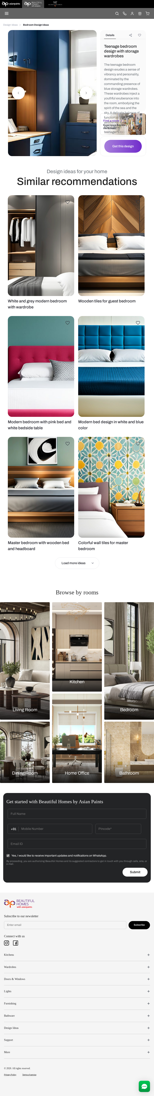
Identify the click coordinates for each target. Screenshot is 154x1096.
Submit (135, 872)
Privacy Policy (10, 1075)
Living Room (25, 709)
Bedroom (129, 709)
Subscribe (139, 924)
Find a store (111, 120)
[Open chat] (144, 1086)
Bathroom (129, 773)
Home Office (77, 773)
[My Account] (132, 13)
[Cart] (147, 13)
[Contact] (124, 13)
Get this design (123, 146)
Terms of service (29, 1075)
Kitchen (77, 681)
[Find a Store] (140, 13)
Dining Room (25, 773)
